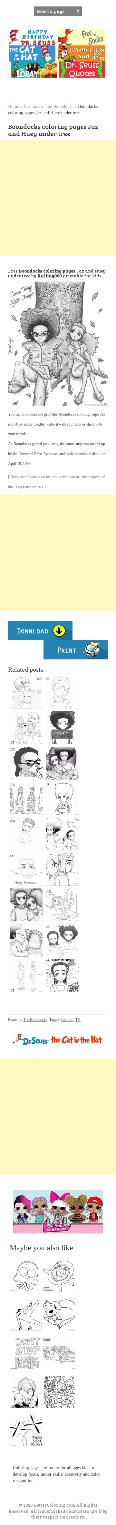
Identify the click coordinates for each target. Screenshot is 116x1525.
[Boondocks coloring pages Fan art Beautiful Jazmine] (26, 692)
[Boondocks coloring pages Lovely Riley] (62, 975)
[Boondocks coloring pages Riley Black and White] (62, 692)
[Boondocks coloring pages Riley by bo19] (26, 834)
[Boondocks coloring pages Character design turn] (26, 975)
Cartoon (67, 1019)
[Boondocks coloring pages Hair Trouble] (62, 905)
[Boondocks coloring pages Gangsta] (26, 798)
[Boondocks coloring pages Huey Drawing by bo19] (62, 727)
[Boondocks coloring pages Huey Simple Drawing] (26, 869)
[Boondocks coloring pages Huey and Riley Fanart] (62, 834)
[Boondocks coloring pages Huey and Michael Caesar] (62, 869)
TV (78, 1019)
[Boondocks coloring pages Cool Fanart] (26, 727)
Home (13, 106)
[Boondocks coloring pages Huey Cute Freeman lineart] (62, 798)
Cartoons (32, 106)
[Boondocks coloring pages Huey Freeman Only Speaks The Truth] (62, 940)
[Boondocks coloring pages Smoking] (26, 763)
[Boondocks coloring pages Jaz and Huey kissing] (26, 940)
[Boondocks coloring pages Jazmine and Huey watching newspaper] (62, 763)
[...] (28, 1277)
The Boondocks (59, 106)
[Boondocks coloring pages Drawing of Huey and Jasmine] (26, 905)
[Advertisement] (58, 198)
